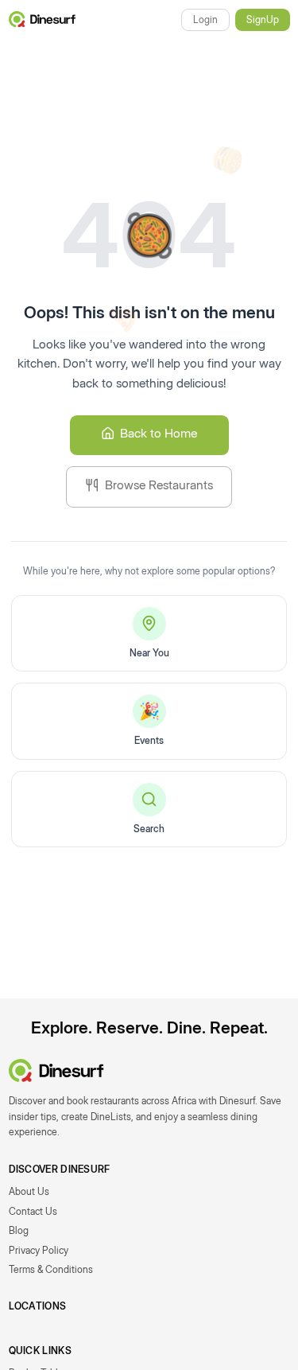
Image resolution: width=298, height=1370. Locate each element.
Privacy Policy (38, 1250)
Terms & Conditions (51, 1269)
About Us (29, 1191)
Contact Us (33, 1211)
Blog (19, 1230)
